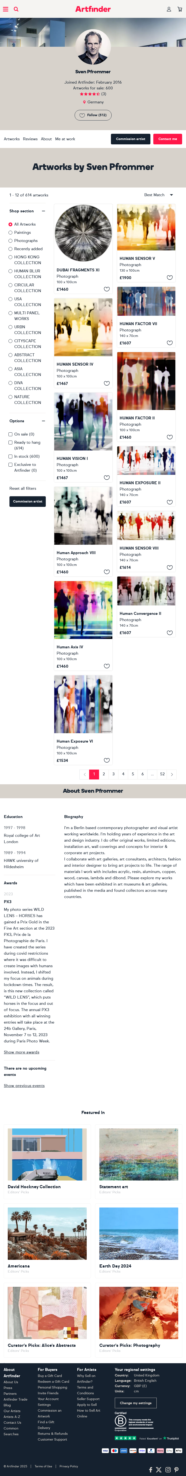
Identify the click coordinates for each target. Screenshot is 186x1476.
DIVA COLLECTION (27, 386)
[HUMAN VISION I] (83, 437)
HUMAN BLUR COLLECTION (27, 274)
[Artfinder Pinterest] (176, 1470)
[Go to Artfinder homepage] (93, 9)
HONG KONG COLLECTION (27, 260)
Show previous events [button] (24, 1085)
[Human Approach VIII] (83, 531)
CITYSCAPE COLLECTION (27, 344)
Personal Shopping (52, 1387)
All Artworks (25, 224)
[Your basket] (180, 9)
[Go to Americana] (47, 1241)
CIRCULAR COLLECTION (27, 288)
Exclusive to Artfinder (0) (25, 467)
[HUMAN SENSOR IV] (83, 343)
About (46, 139)
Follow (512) (97, 115)
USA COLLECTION (27, 302)
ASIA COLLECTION (27, 372)
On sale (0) (24, 434)
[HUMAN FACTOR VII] (146, 317)
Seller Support (88, 1399)
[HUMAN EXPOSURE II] (146, 476)
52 (162, 774)
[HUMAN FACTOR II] (146, 397)
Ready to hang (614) (27, 445)
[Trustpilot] (147, 1438)
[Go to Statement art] (138, 1162)
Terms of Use (43, 1466)
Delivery (44, 1428)
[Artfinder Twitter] (159, 1470)
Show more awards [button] (21, 1052)
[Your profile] (169, 9)
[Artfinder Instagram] (168, 1470)
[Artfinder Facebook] (150, 1470)
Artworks (12, 139)
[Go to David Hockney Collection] (47, 1162)
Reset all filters (22, 488)
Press (8, 1388)
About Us (11, 1382)
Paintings (22, 232)
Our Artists (12, 1411)
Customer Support (52, 1439)
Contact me (167, 139)
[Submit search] (16, 9)
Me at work (65, 139)
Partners (10, 1394)
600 (109, 88)
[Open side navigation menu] (5, 9)
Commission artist (130, 139)
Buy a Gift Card (50, 1376)
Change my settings (136, 1403)
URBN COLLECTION (27, 330)
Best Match (154, 195)
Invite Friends (48, 1393)
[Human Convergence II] (146, 607)
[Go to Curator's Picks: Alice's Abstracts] (47, 1320)
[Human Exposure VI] (83, 720)
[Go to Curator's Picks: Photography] (138, 1320)
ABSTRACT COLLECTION (27, 358)
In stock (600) (27, 456)
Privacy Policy (69, 1466)
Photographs (26, 240)
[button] (27, 211)
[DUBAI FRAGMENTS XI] (83, 249)
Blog (7, 1405)
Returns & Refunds (53, 1434)
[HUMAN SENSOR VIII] (146, 541)
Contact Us (12, 1423)
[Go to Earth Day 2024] (138, 1241)
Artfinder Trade (15, 1399)
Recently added (28, 249)
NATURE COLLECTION (27, 400)
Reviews (30, 139)
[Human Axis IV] (83, 626)
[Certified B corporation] (134, 1421)
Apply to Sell (87, 1405)
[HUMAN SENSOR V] (146, 243)
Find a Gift (46, 1422)
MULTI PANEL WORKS (27, 316)
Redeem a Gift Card (53, 1382)
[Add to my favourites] (107, 289)
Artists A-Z (12, 1417)
